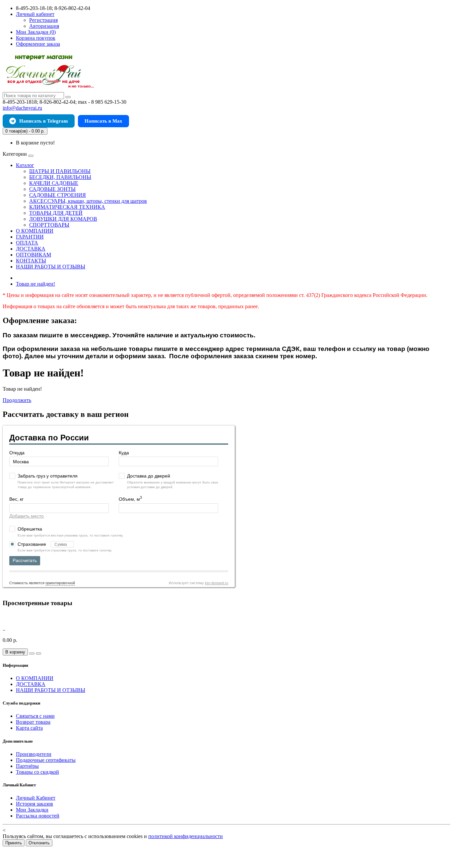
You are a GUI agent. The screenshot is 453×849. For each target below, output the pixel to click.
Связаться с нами (35, 716)
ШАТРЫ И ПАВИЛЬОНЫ (60, 171)
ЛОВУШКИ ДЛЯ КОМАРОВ (63, 219)
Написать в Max (103, 121)
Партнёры (27, 766)
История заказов (34, 804)
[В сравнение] (38, 653)
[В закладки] (31, 653)
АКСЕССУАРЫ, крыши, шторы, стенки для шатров (88, 201)
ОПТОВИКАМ (33, 254)
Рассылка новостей (37, 816)
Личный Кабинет (35, 798)
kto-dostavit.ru (216, 583)
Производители (33, 754)
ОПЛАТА (27, 243)
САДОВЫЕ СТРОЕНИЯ (57, 195)
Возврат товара (33, 722)
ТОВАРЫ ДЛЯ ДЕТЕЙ (56, 213)
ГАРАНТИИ (30, 237)
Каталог (25, 165)
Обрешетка (30, 529)
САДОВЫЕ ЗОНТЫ (52, 189)
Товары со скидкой (37, 772)
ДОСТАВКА (30, 249)
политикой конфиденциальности (185, 836)
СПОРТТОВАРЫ (49, 225)
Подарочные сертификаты (46, 760)
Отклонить (39, 842)
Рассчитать (25, 560)
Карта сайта (29, 728)
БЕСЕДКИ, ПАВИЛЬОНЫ (60, 177)
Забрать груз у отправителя (48, 476)
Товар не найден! (35, 284)
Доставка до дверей (148, 476)
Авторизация (44, 26)
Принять (13, 842)
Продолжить (17, 400)
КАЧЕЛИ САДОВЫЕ (53, 183)
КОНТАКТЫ (31, 260)
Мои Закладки (32, 810)
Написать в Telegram (43, 121)
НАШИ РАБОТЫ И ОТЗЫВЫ (50, 266)
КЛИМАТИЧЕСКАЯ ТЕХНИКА (67, 207)
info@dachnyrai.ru (22, 108)
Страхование (32, 544)
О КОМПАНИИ (34, 231)
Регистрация (43, 20)
